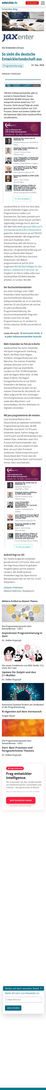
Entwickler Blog (10, 9)
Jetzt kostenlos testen (21, 800)
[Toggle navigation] (10, 3)
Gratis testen (32, 3)
